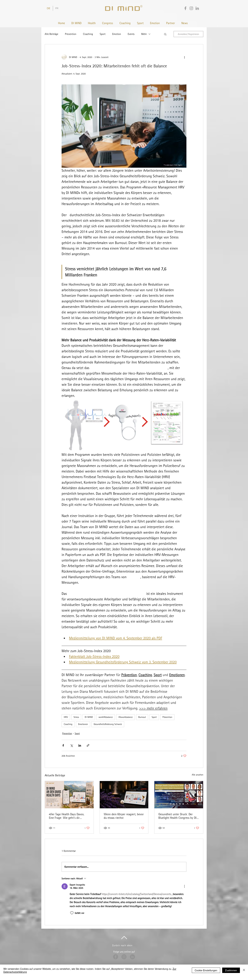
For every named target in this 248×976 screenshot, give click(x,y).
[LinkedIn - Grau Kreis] (132, 956)
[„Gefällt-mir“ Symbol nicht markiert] (72, 913)
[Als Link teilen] (88, 745)
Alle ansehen (197, 774)
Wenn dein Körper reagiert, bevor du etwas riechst (124, 815)
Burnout (142, 717)
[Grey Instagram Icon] (191, 8)
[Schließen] (244, 970)
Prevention (70, 34)
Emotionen (83, 724)
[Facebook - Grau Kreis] (115, 956)
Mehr (144, 34)
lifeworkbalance (125, 717)
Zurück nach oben (122, 945)
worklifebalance (106, 717)
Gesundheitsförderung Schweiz (108, 724)
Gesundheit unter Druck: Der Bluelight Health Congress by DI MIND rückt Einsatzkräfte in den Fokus (177, 815)
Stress (76, 717)
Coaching (88, 34)
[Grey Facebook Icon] (185, 8)
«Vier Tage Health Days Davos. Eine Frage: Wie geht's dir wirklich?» (66, 815)
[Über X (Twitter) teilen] (71, 745)
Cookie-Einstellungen (206, 970)
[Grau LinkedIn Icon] (197, 8)
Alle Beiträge (51, 34)
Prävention (167, 717)
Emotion (116, 34)
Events (131, 34)
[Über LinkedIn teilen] (79, 745)
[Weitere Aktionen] (184, 57)
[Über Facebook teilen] (63, 745)
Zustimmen (231, 970)
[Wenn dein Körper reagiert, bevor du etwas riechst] (124, 794)
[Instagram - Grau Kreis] (124, 956)
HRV (66, 717)
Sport (102, 34)
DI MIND (89, 717)
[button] (165, 34)
